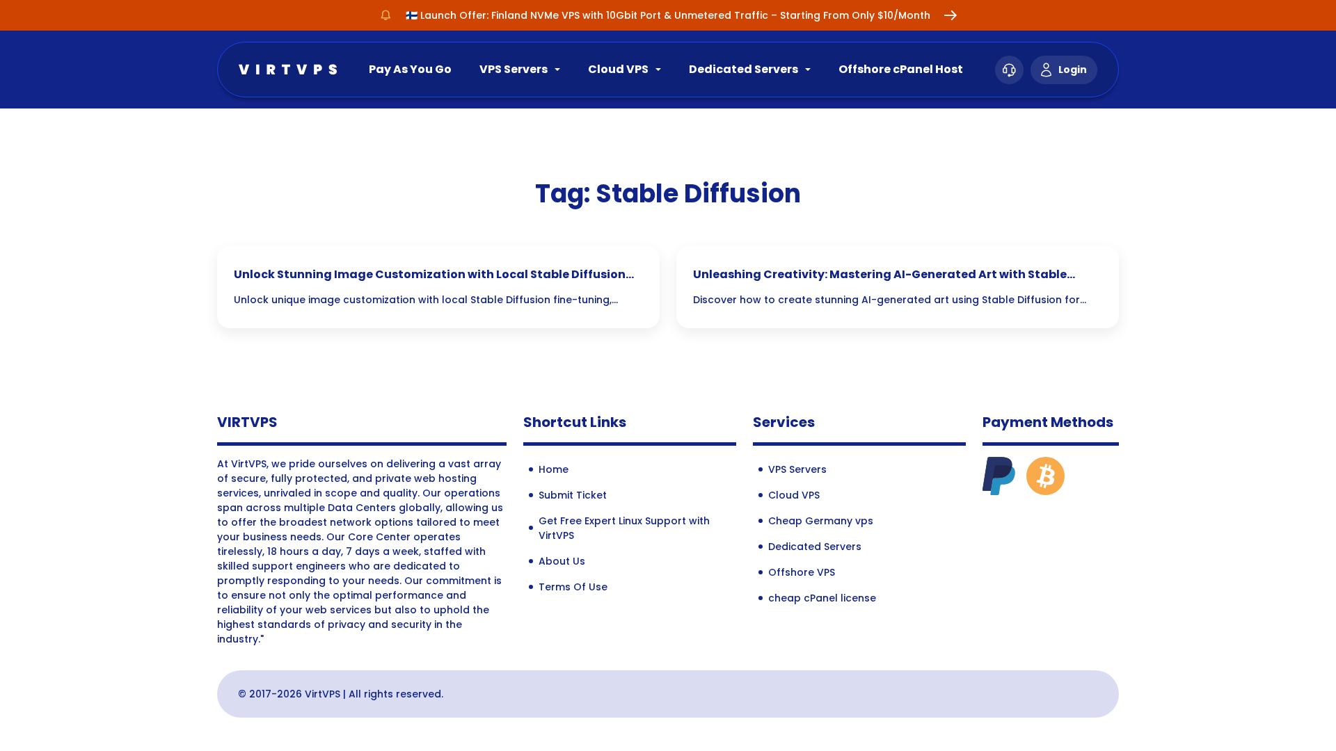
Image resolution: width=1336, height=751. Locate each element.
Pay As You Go (410, 69)
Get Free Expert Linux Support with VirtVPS (624, 528)
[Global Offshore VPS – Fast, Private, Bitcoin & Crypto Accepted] (288, 68)
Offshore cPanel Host (900, 69)
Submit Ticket (573, 495)
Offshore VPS (801, 572)
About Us (562, 561)
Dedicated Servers (743, 69)
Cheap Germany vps (820, 521)
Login (1072, 69)
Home (553, 469)
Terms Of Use (573, 587)
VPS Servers (513, 69)
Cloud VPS (618, 69)
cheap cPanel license (822, 598)
